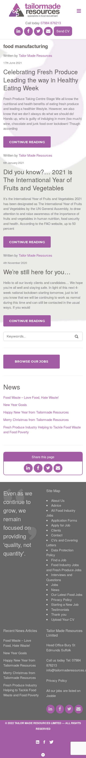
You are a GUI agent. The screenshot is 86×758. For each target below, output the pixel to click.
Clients (56, 530)
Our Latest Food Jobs (66, 594)
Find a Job (58, 560)
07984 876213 (51, 22)
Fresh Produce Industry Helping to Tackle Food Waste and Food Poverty (21, 690)
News (55, 589)
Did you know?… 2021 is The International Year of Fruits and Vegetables (37, 179)
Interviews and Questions (59, 577)
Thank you (58, 614)
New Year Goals (15, 404)
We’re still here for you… (37, 271)
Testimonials (60, 609)
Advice (56, 505)
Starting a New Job (65, 604)
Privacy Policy (61, 599)
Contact (56, 535)
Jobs (54, 584)
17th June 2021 (12, 63)
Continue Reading (27, 142)
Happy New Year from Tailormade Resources (36, 412)
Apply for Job (60, 525)
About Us (58, 500)
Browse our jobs (31, 361)
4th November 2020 (15, 263)
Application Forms (64, 520)
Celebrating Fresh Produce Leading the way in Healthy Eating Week (40, 79)
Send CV (62, 31)
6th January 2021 (13, 163)
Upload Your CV (62, 619)
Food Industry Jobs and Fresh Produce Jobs (64, 567)
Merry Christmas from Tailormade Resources (36, 419)
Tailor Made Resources (35, 55)
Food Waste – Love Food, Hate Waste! (31, 397)
